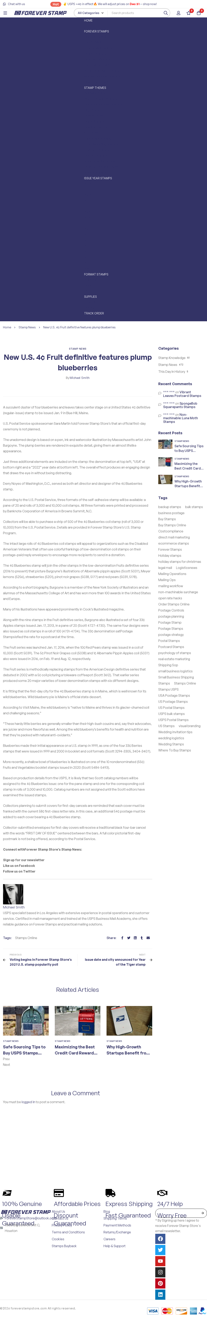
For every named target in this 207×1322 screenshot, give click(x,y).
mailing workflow (170, 586)
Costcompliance (170, 531)
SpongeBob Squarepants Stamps (180, 405)
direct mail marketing (174, 537)
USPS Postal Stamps (173, 720)
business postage (171, 513)
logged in (28, 1102)
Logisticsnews (186, 568)
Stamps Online (26, 938)
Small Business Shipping (176, 677)
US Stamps (166, 726)
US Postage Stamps (173, 702)
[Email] (148, 938)
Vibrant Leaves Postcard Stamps (182, 394)
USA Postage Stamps (174, 695)
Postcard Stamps (171, 647)
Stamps (164, 683)
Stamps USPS (168, 689)
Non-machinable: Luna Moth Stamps (180, 418)
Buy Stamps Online (172, 525)
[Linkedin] (135, 938)
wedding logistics (171, 738)
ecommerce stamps (173, 543)
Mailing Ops (167, 580)
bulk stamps (194, 507)
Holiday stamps (169, 556)
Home (7, 327)
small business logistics (175, 671)
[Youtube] (160, 1261)
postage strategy (171, 635)
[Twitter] (129, 938)
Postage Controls (171, 610)
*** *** (169, 392)
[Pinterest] (160, 1283)
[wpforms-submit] (202, 1213)
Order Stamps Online (174, 604)
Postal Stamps (169, 641)
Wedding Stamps (171, 744)
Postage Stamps (170, 629)
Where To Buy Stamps (174, 750)
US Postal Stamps (171, 708)
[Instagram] (160, 1272)
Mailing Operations (172, 574)
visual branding (190, 726)
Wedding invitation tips (175, 732)
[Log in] (178, 13)
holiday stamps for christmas (179, 562)
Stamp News (27, 327)
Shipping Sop (168, 665)
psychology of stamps (174, 653)
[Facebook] (122, 938)
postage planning (171, 616)
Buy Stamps (167, 519)
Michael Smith (78, 378)
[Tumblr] (141, 938)
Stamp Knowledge (172, 358)
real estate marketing (174, 659)
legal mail (165, 568)
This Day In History (171, 372)
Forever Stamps (170, 549)
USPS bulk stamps (171, 714)
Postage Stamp (170, 622)
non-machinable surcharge (178, 592)
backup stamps (169, 507)
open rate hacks (170, 598)
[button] (77, 1059)
